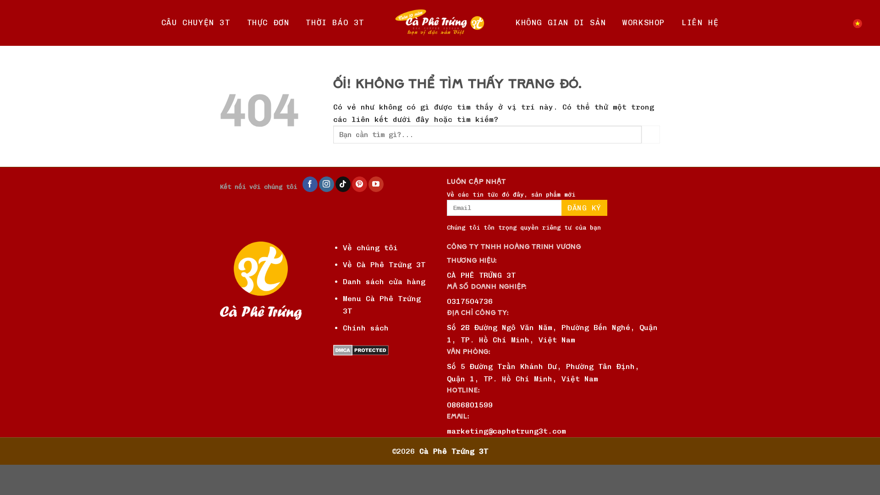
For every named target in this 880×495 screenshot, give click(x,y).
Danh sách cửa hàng (384, 281)
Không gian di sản (561, 22)
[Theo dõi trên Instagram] (326, 184)
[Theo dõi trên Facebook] (310, 184)
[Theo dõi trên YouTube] (376, 184)
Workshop (643, 22)
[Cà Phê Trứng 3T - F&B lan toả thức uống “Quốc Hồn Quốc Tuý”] (440, 23)
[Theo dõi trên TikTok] (343, 184)
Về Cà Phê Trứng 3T (384, 264)
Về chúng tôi (370, 247)
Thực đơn (268, 22)
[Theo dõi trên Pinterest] (359, 184)
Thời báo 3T (335, 22)
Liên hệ (700, 22)
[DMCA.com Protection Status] (361, 350)
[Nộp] (651, 134)
